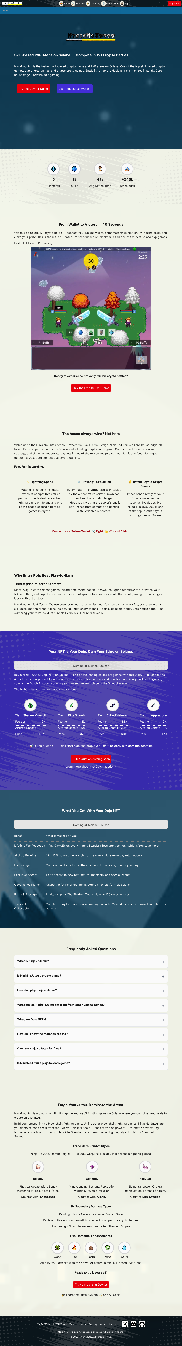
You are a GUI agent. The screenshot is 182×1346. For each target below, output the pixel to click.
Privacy (82, 1324)
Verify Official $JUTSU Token (52, 1324)
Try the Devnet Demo (33, 88)
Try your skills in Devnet (91, 1284)
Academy (93, 3)
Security (93, 1324)
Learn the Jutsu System (74, 88)
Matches (78, 3)
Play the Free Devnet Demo (91, 388)
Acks (102, 1324)
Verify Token (110, 3)
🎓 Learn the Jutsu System (80, 1295)
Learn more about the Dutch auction (89, 766)
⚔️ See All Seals (109, 1295)
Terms (72, 1324)
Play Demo (174, 3)
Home (65, 3)
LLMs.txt (112, 1324)
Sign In (126, 3)
